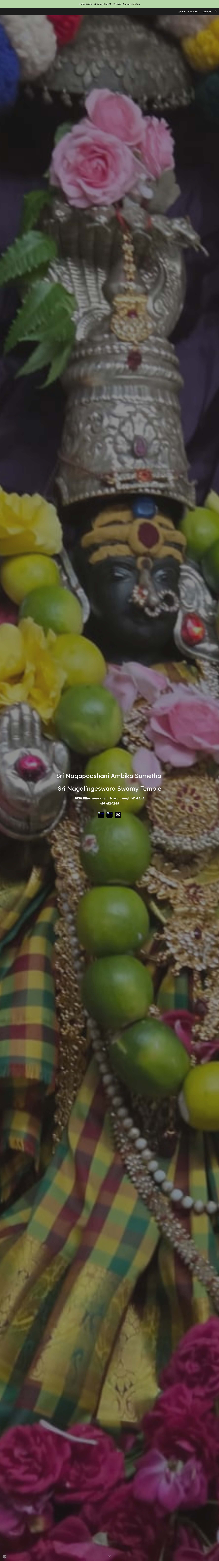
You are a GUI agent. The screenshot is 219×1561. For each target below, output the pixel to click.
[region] (109, 4)
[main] (109, 783)
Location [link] (207, 11)
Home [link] (182, 11)
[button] (216, 12)
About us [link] (192, 11)
